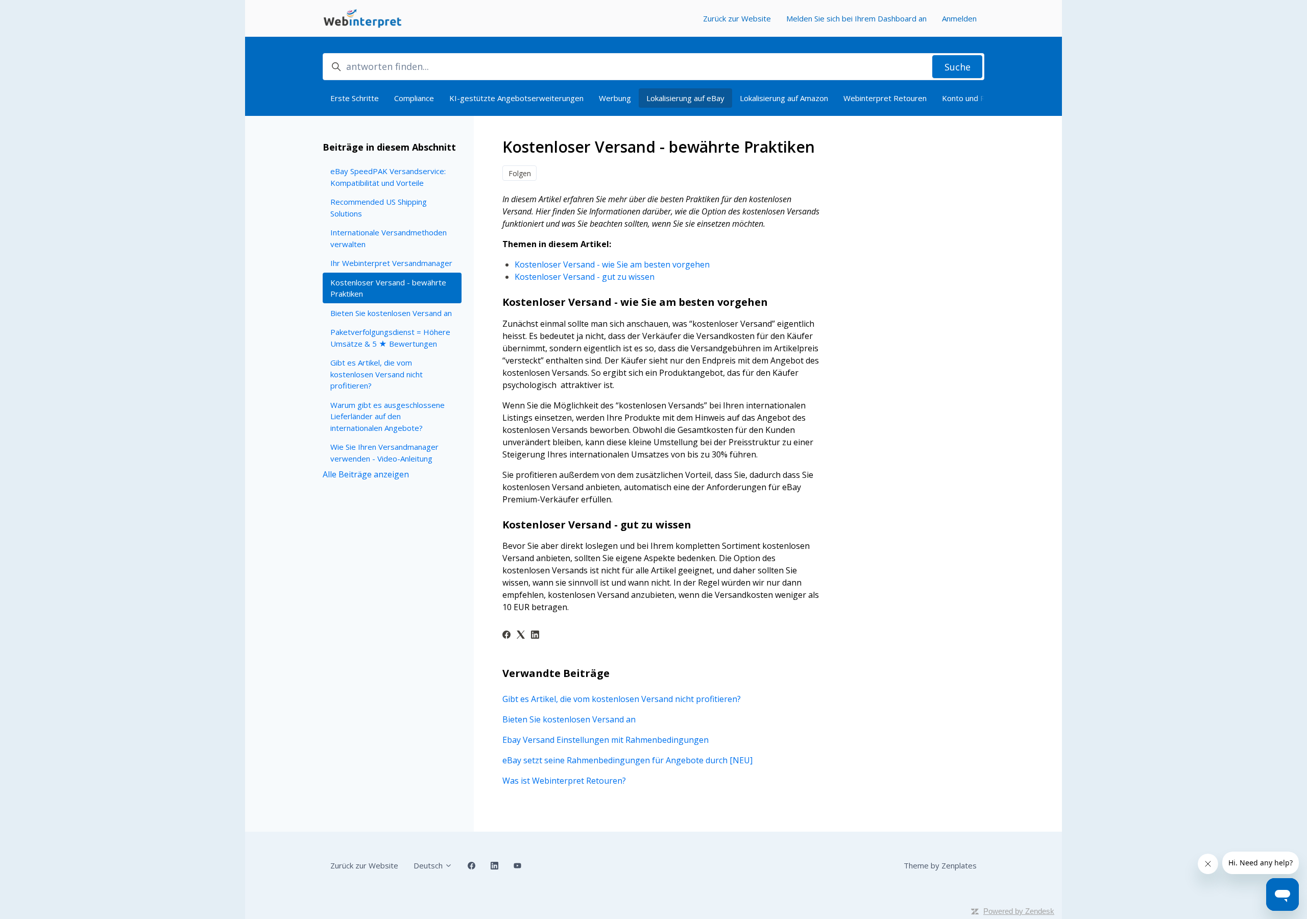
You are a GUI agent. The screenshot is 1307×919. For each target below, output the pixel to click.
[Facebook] (506, 635)
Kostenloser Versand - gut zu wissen (585, 276)
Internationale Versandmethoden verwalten (388, 238)
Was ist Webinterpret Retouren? (564, 780)
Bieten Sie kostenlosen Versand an (569, 719)
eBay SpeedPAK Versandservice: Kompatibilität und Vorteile (388, 177)
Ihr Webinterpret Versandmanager (391, 263)
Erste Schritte (354, 98)
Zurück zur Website (737, 18)
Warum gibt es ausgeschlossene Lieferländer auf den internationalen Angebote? (387, 416)
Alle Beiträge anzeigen (366, 474)
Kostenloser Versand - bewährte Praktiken (388, 288)
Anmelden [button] (959, 18)
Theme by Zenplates (940, 865)
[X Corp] (521, 635)
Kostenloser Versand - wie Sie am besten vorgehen (612, 264)
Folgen (520, 173)
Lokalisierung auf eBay (685, 98)
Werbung (615, 98)
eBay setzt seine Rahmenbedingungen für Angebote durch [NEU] (627, 760)
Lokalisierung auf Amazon (784, 98)
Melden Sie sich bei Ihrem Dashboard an (856, 18)
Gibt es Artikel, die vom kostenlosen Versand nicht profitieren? (621, 699)
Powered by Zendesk (1018, 911)
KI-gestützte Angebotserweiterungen (516, 98)
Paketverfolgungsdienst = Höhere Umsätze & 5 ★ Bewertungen (390, 338)
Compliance (414, 98)
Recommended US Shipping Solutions (378, 208)
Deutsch (429, 865)
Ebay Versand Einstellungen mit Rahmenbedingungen (605, 739)
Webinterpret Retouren (885, 98)
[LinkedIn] (535, 635)
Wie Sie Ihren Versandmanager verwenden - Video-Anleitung (384, 453)
